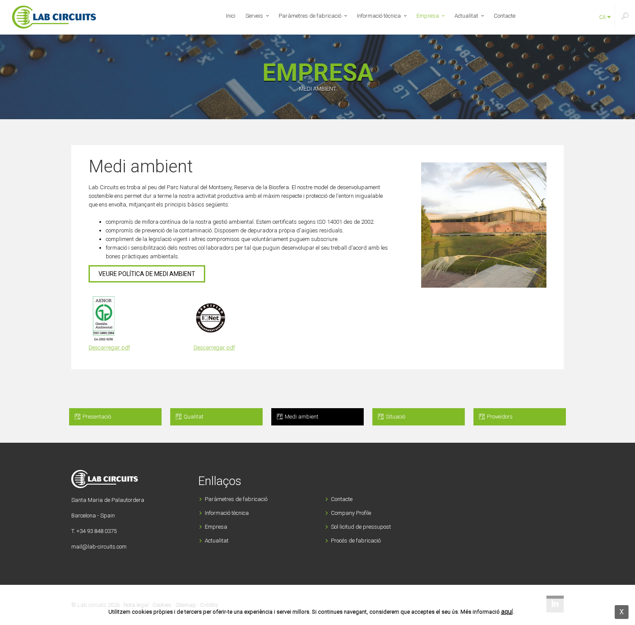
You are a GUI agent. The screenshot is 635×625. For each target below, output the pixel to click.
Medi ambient (300, 416)
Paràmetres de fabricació (310, 16)
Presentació (96, 416)
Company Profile (351, 513)
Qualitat (192, 416)
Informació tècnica (379, 16)
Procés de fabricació (356, 540)
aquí (507, 611)
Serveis (254, 16)
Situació (394, 416)
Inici (230, 16)
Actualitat (466, 16)
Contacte (504, 16)
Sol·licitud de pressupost (361, 526)
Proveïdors (499, 416)
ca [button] (603, 17)
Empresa (427, 16)
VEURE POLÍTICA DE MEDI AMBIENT (146, 273)
